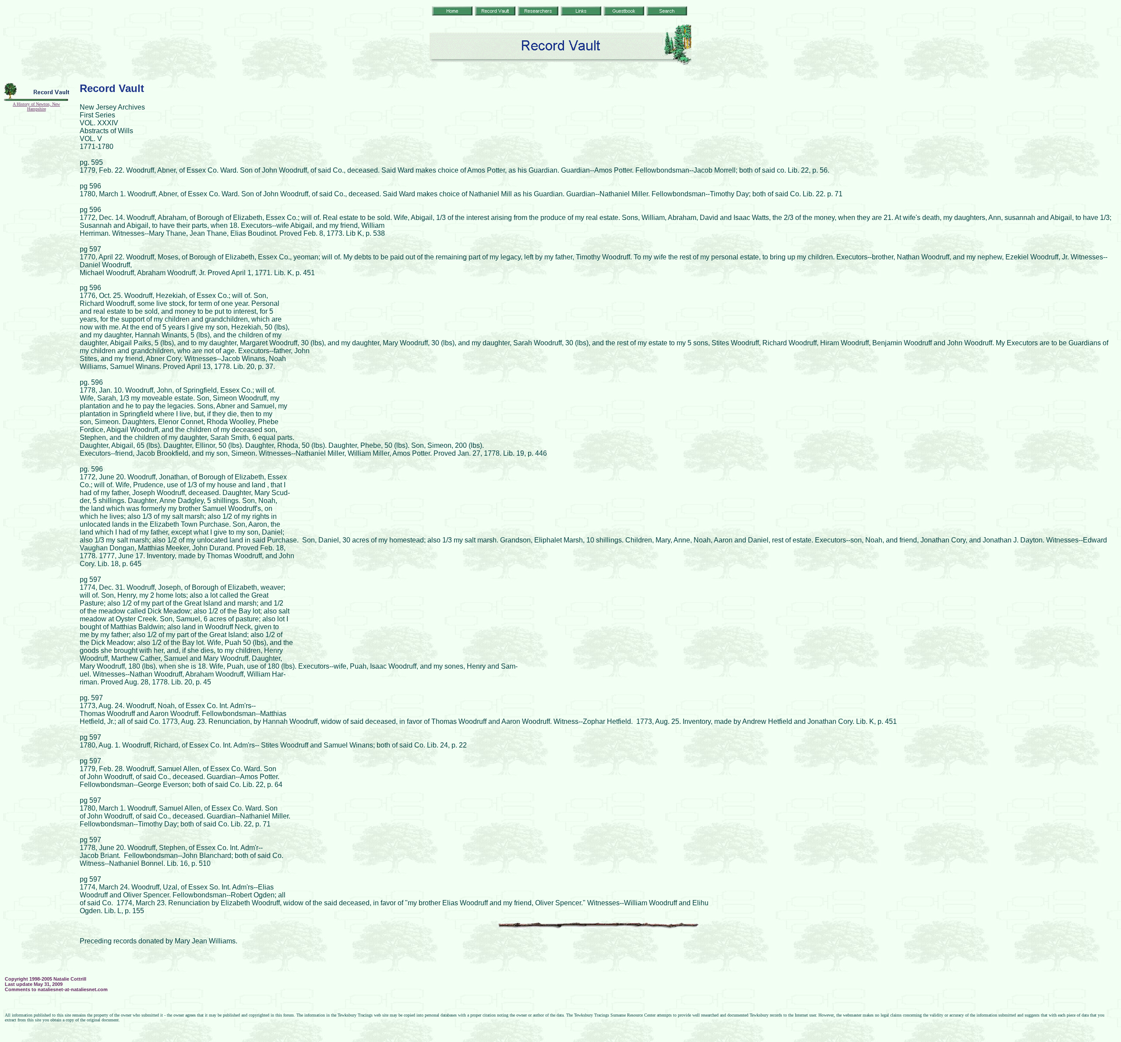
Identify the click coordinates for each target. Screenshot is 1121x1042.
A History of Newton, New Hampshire (36, 106)
